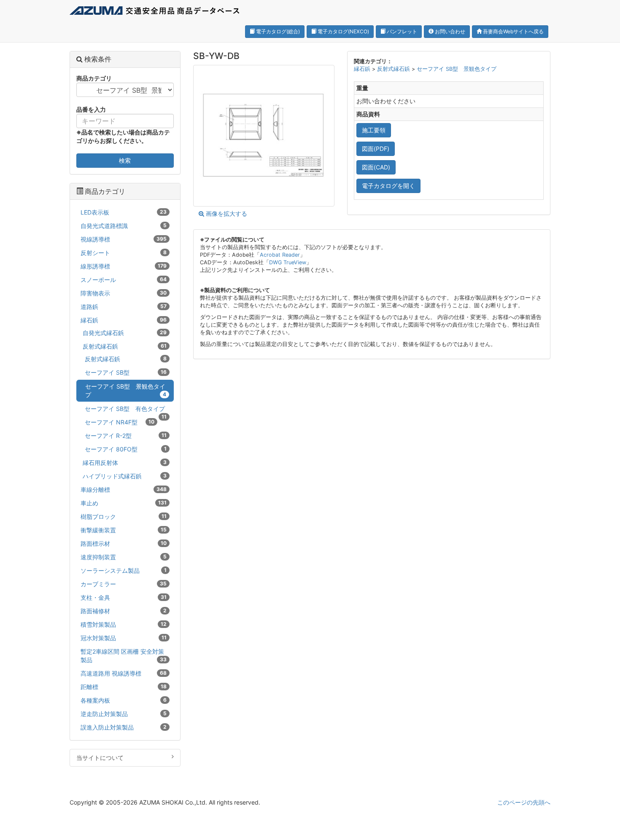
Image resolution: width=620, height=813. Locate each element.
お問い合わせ (449, 31)
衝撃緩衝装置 (124, 530)
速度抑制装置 (124, 557)
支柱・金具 (124, 597)
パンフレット (401, 31)
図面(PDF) (375, 148)
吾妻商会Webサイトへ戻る (513, 31)
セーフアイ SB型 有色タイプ (126, 410)
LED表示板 (124, 212)
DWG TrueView (287, 262)
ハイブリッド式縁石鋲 (125, 476)
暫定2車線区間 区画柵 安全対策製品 (124, 655)
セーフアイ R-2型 (126, 435)
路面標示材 (124, 543)
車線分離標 (124, 489)
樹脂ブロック (124, 516)
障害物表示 (124, 293)
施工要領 (373, 130)
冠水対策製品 (124, 637)
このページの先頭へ (523, 802)
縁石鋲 (363, 69)
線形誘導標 (124, 266)
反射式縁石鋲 (394, 69)
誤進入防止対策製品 (124, 727)
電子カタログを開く (388, 185)
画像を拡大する (225, 213)
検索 (125, 160)
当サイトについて (100, 757)
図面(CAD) (376, 167)
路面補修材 (124, 610)
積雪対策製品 (124, 624)
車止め (124, 503)
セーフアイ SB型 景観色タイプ (456, 69)
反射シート (124, 252)
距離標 (124, 686)
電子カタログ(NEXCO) (342, 31)
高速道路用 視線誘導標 (124, 673)
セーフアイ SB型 (126, 372)
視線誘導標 (124, 239)
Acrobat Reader (280, 255)
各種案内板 (124, 700)
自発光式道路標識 (124, 225)
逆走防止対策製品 (124, 713)
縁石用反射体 (125, 462)
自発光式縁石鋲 (125, 332)
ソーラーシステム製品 (124, 570)
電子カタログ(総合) (277, 31)
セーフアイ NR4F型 (119, 422)
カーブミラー (124, 584)
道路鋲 (124, 306)
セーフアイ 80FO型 (126, 449)
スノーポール (124, 279)
